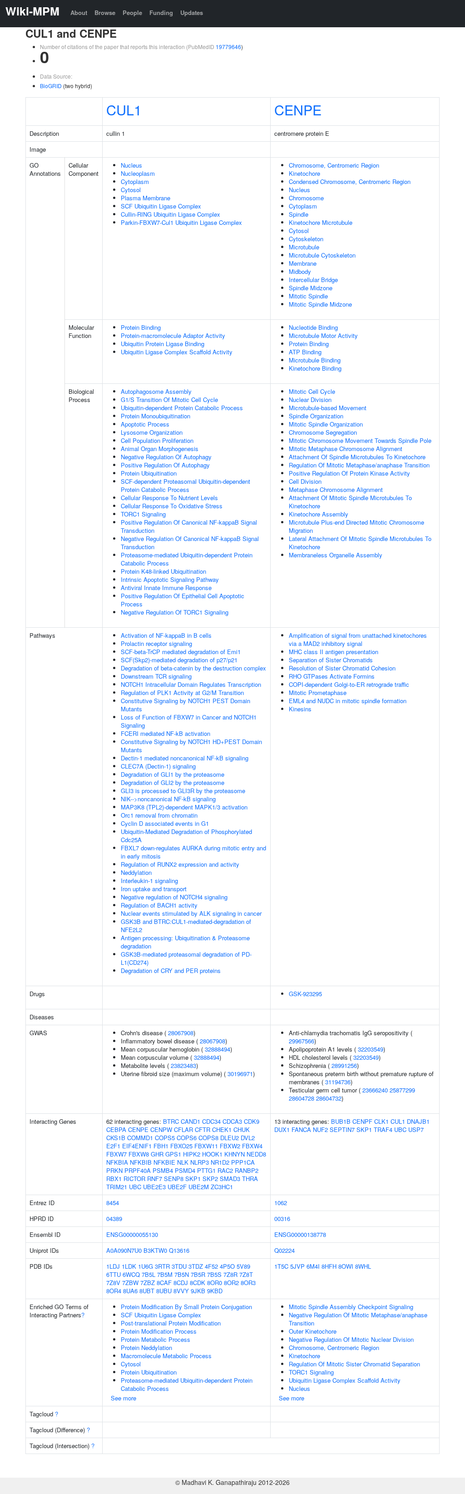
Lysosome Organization (152, 432)
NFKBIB (141, 1162)
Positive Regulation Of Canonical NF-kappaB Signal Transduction (189, 526)
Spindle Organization (316, 416)
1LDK (129, 1266)
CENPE (298, 109)
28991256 (344, 1065)
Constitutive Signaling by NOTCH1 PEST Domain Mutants (185, 704)
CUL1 (124, 109)
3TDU (179, 1266)
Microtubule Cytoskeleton (322, 255)
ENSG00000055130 (132, 1234)
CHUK (241, 1129)
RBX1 (114, 1178)
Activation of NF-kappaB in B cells (166, 635)
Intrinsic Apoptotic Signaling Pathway (170, 579)
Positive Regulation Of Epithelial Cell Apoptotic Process (182, 599)
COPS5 (165, 1137)
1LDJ (113, 1266)
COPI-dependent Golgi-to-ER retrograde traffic (349, 684)
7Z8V (113, 1282)
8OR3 (248, 1282)
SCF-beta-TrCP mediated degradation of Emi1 (181, 651)
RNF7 (154, 1178)
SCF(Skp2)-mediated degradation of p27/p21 (179, 659)
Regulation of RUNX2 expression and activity (180, 864)
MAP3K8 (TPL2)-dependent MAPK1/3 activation (184, 807)
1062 (280, 1202)
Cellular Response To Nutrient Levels (169, 497)
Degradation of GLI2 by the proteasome (172, 782)
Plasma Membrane (145, 198)
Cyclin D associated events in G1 (165, 823)
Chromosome (306, 198)
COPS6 (187, 1137)
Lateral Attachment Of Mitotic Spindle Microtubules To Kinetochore (360, 542)
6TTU (113, 1274)
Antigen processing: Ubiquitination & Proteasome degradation (185, 941)
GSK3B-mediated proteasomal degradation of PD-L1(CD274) (186, 958)
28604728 (301, 1098)
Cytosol (131, 189)
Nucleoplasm (138, 173)
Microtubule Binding (315, 360)
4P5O (227, 1266)
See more (123, 1398)
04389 (114, 1218)
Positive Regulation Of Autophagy (165, 465)
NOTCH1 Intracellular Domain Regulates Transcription (191, 684)
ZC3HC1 (222, 1186)
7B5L (148, 1274)
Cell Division (305, 481)
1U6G (145, 1266)
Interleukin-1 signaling (149, 880)
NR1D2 (220, 1162)
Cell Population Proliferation (157, 440)
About (78, 12)
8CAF (164, 1282)
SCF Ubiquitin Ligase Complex (161, 206)
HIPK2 (191, 1154)
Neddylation (136, 872)
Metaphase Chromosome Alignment (336, 489)
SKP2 (210, 1178)
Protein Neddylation (146, 1347)
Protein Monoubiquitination (155, 416)
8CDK (197, 1282)
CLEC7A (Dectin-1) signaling (158, 766)
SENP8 (173, 1178)
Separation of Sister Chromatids (331, 659)
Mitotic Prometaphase (317, 692)
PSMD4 (185, 1170)
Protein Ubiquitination (149, 473)
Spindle (298, 214)
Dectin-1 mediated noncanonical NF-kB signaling (184, 758)
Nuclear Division (310, 399)
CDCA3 (232, 1121)
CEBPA (116, 1129)
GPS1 (173, 1154)
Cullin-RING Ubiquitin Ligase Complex (170, 214)
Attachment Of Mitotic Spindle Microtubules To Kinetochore (350, 501)
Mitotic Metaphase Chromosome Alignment (345, 448)
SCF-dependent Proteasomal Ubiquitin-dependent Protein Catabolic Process (185, 485)
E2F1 (113, 1146)
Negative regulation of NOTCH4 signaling (174, 897)
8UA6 (130, 1290)
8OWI (345, 1266)
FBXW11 (206, 1146)
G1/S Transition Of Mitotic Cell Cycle (169, 399)
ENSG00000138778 (300, 1234)
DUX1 (282, 1129)
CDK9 (251, 1121)
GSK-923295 (305, 993)
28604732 (328, 1098)
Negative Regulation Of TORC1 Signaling (174, 612)
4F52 (211, 1266)
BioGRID (51, 85)
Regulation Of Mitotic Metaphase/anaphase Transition (359, 465)
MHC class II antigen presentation (333, 651)
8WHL (363, 1266)
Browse (104, 12)
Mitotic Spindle (308, 296)
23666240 (375, 1090)
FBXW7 (116, 1154)
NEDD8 (256, 1154)
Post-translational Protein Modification (171, 1323)
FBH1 (160, 1146)
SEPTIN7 (342, 1129)
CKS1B (115, 1137)
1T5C (281, 1266)
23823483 (183, 1065)
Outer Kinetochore (312, 1331)
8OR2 (231, 1282)
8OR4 (113, 1290)
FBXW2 (230, 1146)
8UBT (146, 1290)
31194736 (338, 1081)
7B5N (181, 1274)
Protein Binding (141, 327)
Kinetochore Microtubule (320, 222)
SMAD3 (230, 1178)
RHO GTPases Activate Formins (332, 676)
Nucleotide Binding (313, 327)
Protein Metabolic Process (155, 1339)
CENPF (362, 1121)
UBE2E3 (154, 1186)
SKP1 (193, 1178)
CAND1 (190, 1121)
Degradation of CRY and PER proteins (171, 970)
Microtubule (304, 247)
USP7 (416, 1129)
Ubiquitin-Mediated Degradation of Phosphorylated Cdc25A (186, 835)
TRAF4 (383, 1129)
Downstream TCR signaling (156, 676)
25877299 (402, 1090)
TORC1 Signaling (143, 514)
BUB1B (341, 1121)
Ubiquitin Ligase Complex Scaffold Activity (176, 351)
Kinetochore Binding (315, 368)
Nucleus (131, 165)
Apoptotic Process (145, 424)
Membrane (303, 263)
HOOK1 (212, 1154)
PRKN (114, 1170)
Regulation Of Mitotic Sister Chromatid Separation (354, 1364)
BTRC (171, 1121)
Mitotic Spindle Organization (326, 424)
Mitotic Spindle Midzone (320, 304)
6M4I (313, 1266)
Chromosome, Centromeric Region (334, 165)
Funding (161, 12)
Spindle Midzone (310, 287)
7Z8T (246, 1274)
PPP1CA (243, 1162)
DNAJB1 (418, 1121)
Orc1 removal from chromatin (159, 815)
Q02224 (284, 1250)
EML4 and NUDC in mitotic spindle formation (347, 700)
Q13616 (179, 1250)
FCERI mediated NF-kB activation (165, 733)
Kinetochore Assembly (318, 514)
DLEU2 (229, 1137)
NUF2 (320, 1129)
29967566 (301, 1041)
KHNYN (234, 1154)
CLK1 (381, 1121)
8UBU (164, 1290)
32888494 (217, 1049)
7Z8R (230, 1274)
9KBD (215, 1290)
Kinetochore (304, 173)
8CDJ (180, 1282)
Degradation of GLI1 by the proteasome (172, 774)
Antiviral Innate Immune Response (166, 587)
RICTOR (134, 1178)
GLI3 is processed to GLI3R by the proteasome (183, 790)
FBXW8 (139, 1154)
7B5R (198, 1274)
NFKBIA (117, 1162)
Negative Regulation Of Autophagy (166, 456)
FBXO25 (181, 1146)
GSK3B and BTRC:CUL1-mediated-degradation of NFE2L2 (186, 925)
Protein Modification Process (159, 1331)
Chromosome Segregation (323, 432)
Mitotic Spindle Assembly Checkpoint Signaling (351, 1306)
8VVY (181, 1290)
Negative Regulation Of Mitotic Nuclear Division (351, 1339)
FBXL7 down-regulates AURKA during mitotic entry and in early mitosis (193, 852)
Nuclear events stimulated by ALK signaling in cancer (191, 913)
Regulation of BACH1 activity (159, 905)
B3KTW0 (155, 1250)
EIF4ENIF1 (137, 1146)
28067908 (180, 1032)
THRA (250, 1178)
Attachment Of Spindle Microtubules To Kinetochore (357, 456)
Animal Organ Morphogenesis (159, 448)
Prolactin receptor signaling (156, 643)
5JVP (297, 1266)
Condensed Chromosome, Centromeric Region (350, 181)
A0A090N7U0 (124, 1250)
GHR (157, 1154)
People (132, 12)
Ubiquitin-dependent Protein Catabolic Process (182, 407)
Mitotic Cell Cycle (312, 391)
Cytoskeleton (306, 238)
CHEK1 (222, 1129)
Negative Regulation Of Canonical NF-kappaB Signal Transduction (190, 542)
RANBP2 (246, 1170)
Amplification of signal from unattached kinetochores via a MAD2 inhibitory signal (358, 639)
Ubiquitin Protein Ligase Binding (162, 343)
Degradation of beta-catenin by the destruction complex (193, 668)
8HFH (329, 1266)
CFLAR (183, 1129)
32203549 (370, 1049)
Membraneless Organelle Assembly (335, 555)
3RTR (162, 1266)
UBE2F (177, 1186)
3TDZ (195, 1266)
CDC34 (211, 1121)
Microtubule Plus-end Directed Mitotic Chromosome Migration (356, 526)
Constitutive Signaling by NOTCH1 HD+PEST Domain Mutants (191, 745)
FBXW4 (252, 1146)
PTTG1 (206, 1170)
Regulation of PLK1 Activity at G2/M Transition (182, 692)
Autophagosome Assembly (156, 391)
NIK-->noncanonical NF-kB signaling (168, 798)
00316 (282, 1218)
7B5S (214, 1274)
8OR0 (214, 1282)
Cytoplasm (135, 181)
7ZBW (130, 1282)
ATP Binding (305, 351)
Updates (191, 12)
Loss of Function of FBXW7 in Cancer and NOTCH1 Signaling (189, 721)
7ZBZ (147, 1282)
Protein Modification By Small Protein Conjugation (186, 1306)
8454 (112, 1202)
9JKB (198, 1290)
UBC (135, 1186)
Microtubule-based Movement (327, 407)
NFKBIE (164, 1162)
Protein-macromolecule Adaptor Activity (173, 335)
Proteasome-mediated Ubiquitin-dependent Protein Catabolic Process (186, 559)
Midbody (300, 271)
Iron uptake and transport (154, 888)
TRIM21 (116, 1186)
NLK (182, 1162)
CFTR (202, 1129)
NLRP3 (199, 1162)
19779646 (228, 46)
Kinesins (300, 709)
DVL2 (248, 1137)
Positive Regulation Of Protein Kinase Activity (349, 473)
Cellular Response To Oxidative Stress (172, 505)
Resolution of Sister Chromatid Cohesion (342, 668)
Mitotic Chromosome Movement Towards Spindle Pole (360, 440)
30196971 (240, 1073)
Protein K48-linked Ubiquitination (163, 571)
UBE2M (198, 1186)
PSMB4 (163, 1170)
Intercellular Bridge (313, 279)
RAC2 (225, 1170)
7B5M (165, 1274)
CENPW (161, 1129)
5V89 (243, 1266)
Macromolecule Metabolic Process (166, 1355)
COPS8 (208, 1137)
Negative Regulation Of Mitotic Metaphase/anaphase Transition (358, 1318)
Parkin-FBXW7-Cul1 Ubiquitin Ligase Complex (181, 222)
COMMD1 (140, 1137)
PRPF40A (137, 1170)
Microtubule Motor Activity (323, 335)
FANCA (301, 1129)
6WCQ (131, 1274)
